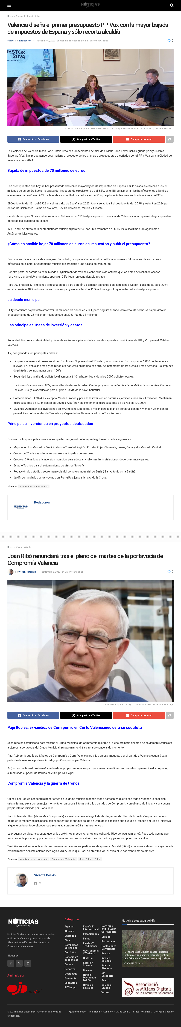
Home (10, 16)
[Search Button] (172, 5)
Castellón (70, 935)
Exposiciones (91, 934)
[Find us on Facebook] (10, 963)
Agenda (69, 926)
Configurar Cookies (164, 1011)
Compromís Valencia (63, 859)
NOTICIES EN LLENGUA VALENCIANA (108, 929)
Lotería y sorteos (88, 964)
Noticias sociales (88, 986)
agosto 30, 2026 (134, 963)
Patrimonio (108, 941)
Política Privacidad (141, 1011)
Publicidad (94, 1011)
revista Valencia (106, 959)
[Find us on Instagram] (27, 963)
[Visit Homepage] (90, 5)
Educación (71, 982)
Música (87, 970)
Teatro (105, 980)
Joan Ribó (85, 859)
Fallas (86, 938)
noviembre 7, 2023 (46, 40)
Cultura (69, 964)
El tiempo (70, 987)
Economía (70, 978)
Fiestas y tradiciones (90, 944)
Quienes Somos (77, 1011)
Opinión (105, 936)
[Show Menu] (9, 5)
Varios (105, 992)
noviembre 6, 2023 (51, 571)
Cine (67, 940)
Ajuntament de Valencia (34, 486)
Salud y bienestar (107, 967)
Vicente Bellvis (27, 571)
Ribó (97, 859)
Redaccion (25, 40)
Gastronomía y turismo (91, 952)
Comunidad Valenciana (71, 946)
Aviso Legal (122, 1011)
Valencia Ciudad (99, 40)
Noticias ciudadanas (25, 1012)
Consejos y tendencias (71, 958)
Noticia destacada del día (28, 16)
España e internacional (91, 928)
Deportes (70, 969)
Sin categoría (107, 974)
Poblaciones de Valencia (108, 947)
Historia (88, 958)
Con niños (71, 952)
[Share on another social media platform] (170, 139)
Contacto (108, 1011)
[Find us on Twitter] (19, 963)
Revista (105, 953)
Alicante (69, 931)
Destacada (71, 973)
